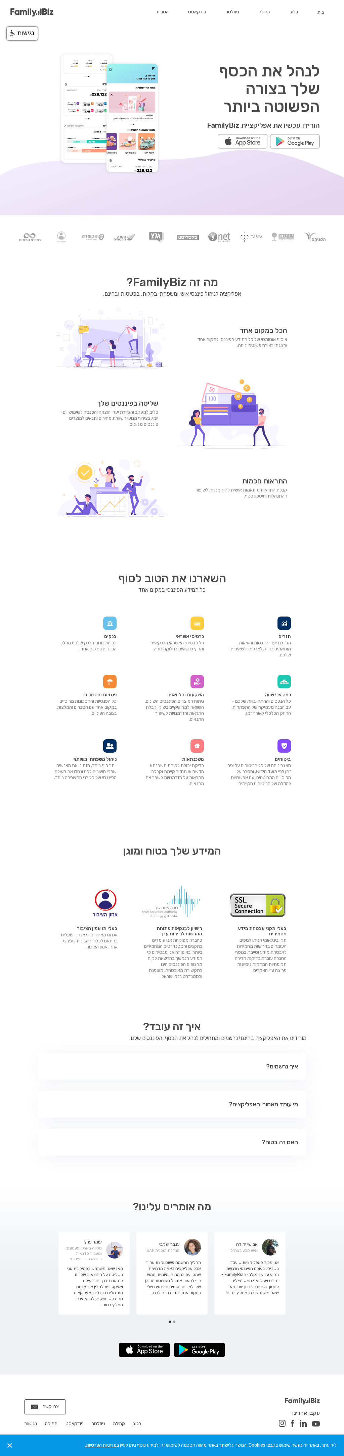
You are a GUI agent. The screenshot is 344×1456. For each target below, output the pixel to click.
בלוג (294, 12)
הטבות (163, 12)
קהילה (264, 12)
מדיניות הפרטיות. (101, 1445)
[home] (31, 12)
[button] (58, 1281)
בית (320, 12)
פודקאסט (197, 12)
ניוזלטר (232, 12)
